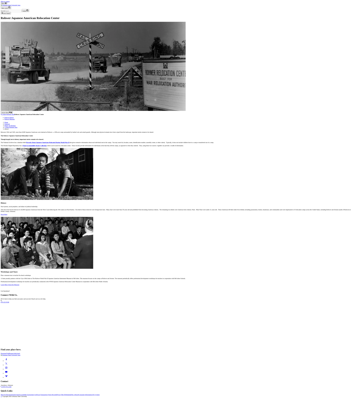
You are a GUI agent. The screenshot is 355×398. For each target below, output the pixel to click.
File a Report (75, 395)
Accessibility (23, 395)
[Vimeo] (6, 377)
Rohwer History (9, 117)
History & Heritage (10, 125)
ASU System (96, 395)
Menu (3, 3)
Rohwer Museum (9, 119)
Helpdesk (68, 395)
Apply (18, 353)
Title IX (63, 395)
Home (6, 122)
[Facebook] (6, 361)
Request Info (12, 353)
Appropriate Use (32, 395)
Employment (15, 395)
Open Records (52, 395)
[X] (6, 365)
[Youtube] (6, 373)
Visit (7, 353)
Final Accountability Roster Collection (35, 145)
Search (3, 11)
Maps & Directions (6, 395)
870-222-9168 (5, 302)
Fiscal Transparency (42, 395)
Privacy (59, 395)
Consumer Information (85, 395)
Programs (3, 353)
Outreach (7, 124)
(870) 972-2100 (6, 387)
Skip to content (5, 1)
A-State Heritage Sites (7, 114)
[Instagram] (6, 369)
